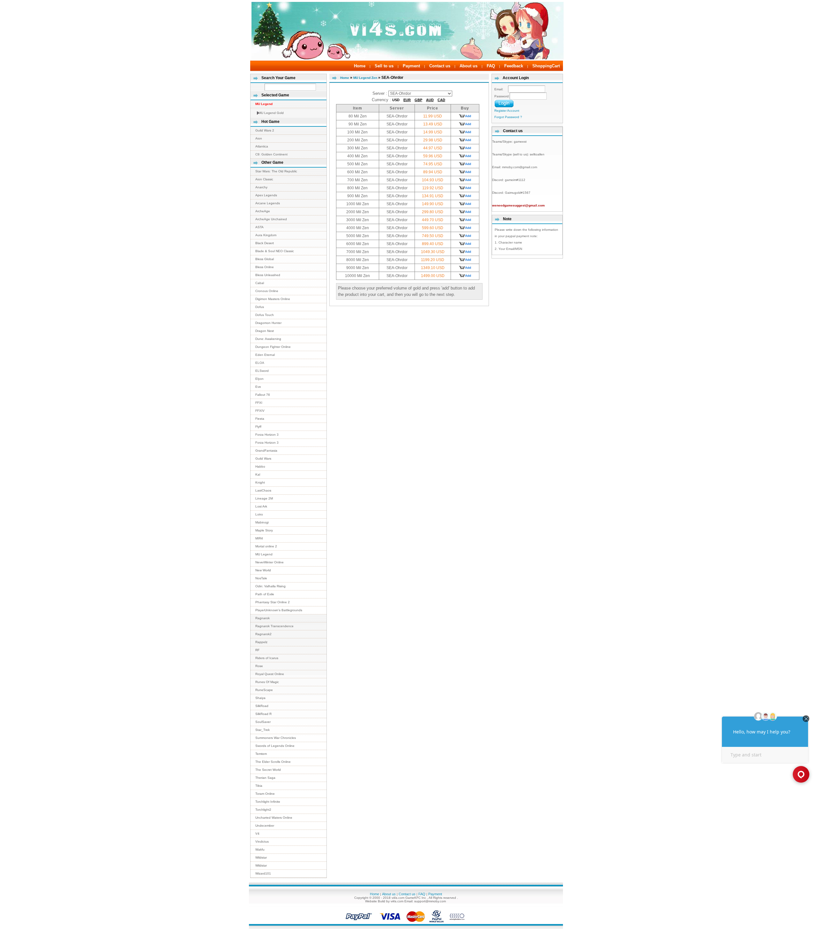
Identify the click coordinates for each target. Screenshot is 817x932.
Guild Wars (263, 458)
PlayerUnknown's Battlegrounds (278, 610)
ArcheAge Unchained (271, 219)
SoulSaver (263, 722)
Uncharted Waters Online (273, 817)
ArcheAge (262, 211)
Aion (258, 138)
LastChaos (263, 490)
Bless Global (264, 259)
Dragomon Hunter (268, 323)
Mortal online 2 (266, 546)
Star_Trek (262, 730)
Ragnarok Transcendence (274, 626)
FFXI (258, 402)
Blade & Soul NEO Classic (274, 251)
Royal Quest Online (269, 674)
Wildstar (261, 857)
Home (359, 66)
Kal (257, 474)
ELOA (259, 363)
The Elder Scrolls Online (273, 761)
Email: (501, 89)
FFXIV (260, 410)
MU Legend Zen (365, 77)
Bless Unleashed (267, 275)
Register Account (506, 110)
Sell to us (384, 66)
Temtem (261, 753)
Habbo (260, 466)
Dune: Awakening (268, 339)
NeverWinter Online (269, 562)
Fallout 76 (262, 394)
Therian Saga (265, 777)
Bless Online (264, 267)
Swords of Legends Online (275, 746)
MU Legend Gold (271, 113)
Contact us (439, 66)
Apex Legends (266, 195)
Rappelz (261, 642)
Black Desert (264, 243)
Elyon (259, 378)
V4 (257, 833)
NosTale (261, 578)
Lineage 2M (264, 498)
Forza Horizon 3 (267, 434)
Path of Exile (264, 594)
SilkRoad (261, 706)
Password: (502, 96)
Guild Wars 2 (264, 130)
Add (468, 116)
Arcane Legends (267, 203)
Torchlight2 (263, 809)
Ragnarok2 (263, 634)
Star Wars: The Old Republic (276, 171)
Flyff (258, 426)
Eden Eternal (265, 355)
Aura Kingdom (265, 235)
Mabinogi (262, 522)
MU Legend (264, 554)
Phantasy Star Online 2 (272, 602)
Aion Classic (264, 179)
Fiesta (259, 418)
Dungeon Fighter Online (273, 347)
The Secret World (268, 769)
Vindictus (262, 841)
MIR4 (259, 538)
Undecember (264, 825)
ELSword (262, 370)
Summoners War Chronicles (275, 738)
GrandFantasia (266, 450)
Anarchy (261, 187)
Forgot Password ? (508, 117)
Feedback (513, 66)
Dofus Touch (264, 315)
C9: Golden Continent (271, 154)
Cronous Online (266, 291)
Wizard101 (263, 873)
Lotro (259, 514)
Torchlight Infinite (267, 801)
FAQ (491, 66)
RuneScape (264, 690)
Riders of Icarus (266, 658)
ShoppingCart (546, 66)
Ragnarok (262, 618)
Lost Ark (261, 506)
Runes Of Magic (267, 682)
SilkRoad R (263, 714)
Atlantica (261, 146)
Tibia (258, 785)
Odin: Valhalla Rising (270, 586)
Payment (411, 66)
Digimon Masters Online (272, 299)
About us (468, 66)
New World (263, 570)
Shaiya (260, 698)
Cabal (259, 283)
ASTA (259, 227)
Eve (258, 386)
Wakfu (260, 849)
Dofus (259, 307)
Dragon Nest (264, 331)
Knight (260, 482)
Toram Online (265, 793)
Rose (259, 666)
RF (257, 650)
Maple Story (264, 530)
